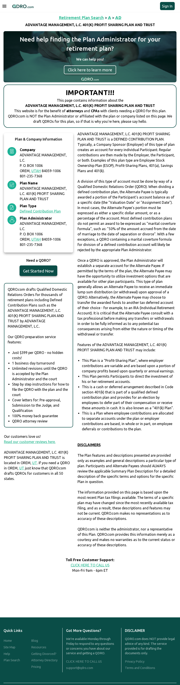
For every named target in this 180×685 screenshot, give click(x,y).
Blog (34, 640)
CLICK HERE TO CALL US (90, 565)
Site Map (9, 647)
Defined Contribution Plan (40, 211)
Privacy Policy (134, 661)
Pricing (36, 667)
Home (8, 640)
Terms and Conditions (140, 668)
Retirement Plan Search (81, 17)
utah (36, 171)
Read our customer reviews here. (30, 442)
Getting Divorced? (43, 654)
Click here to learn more (90, 69)
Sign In (167, 6)
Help (7, 654)
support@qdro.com (79, 668)
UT (34, 463)
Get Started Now (38, 271)
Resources (38, 647)
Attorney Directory (44, 660)
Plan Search (12, 660)
